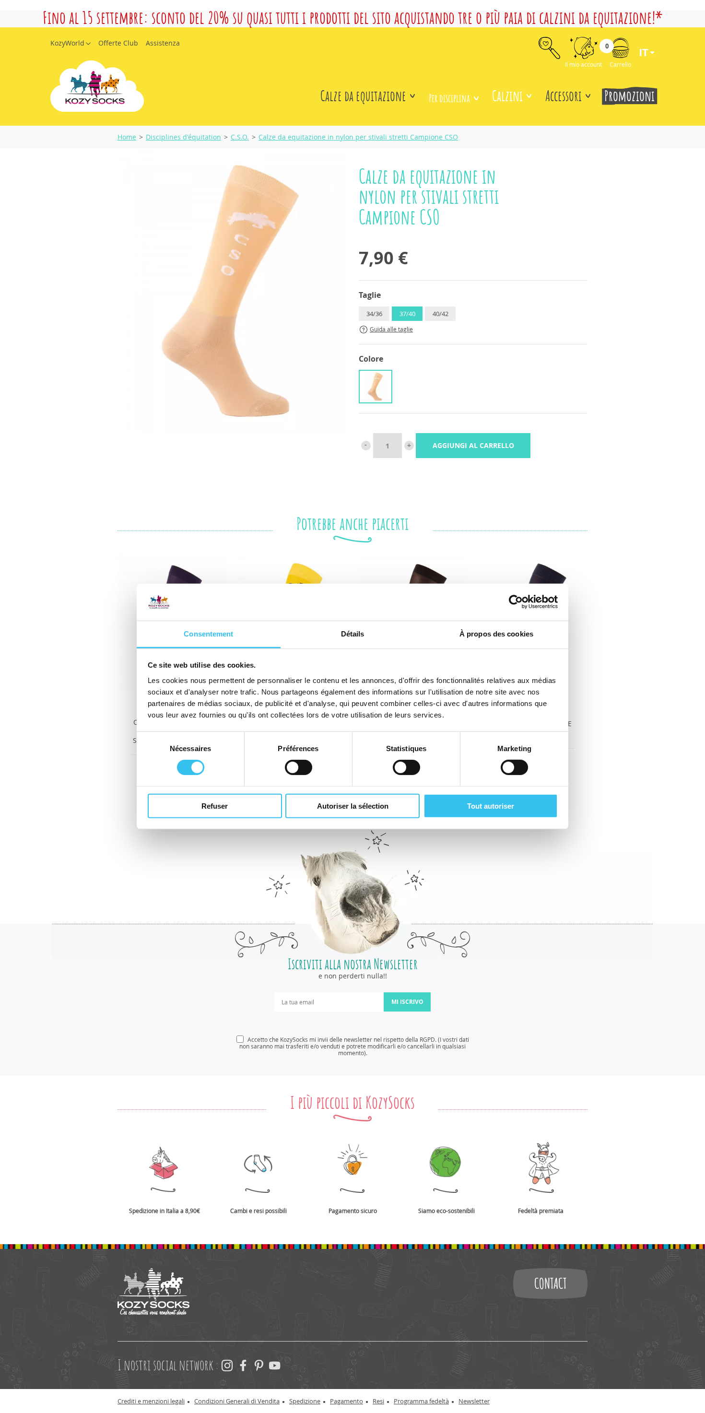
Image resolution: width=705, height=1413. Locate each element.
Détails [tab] (352, 634)
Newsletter (474, 1401)
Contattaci (550, 1283)
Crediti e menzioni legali (151, 1401)
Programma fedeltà (421, 1401)
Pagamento (346, 1401)
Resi (378, 1401)
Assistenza (163, 42)
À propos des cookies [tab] (496, 634)
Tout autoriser (490, 805)
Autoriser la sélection (352, 805)
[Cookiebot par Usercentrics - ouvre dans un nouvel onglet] (516, 602)
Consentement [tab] (208, 634)
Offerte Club (118, 42)
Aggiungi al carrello (473, 445)
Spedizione (304, 1401)
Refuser (214, 805)
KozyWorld (67, 42)
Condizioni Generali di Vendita (237, 1401)
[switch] (298, 767)
